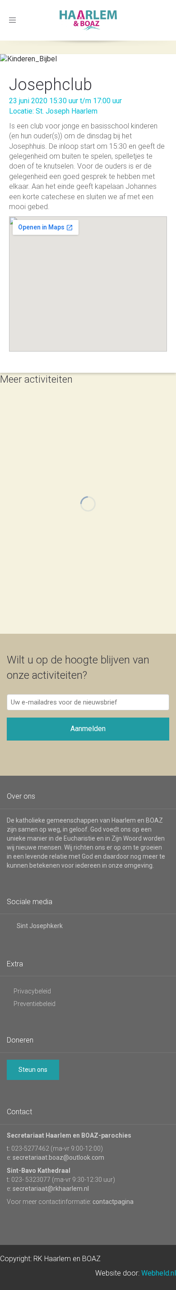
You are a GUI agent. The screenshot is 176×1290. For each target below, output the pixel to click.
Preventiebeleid (35, 1003)
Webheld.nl (158, 1273)
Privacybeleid (32, 991)
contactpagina (113, 1201)
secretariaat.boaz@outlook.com (58, 1157)
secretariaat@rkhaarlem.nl (51, 1188)
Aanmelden (88, 728)
